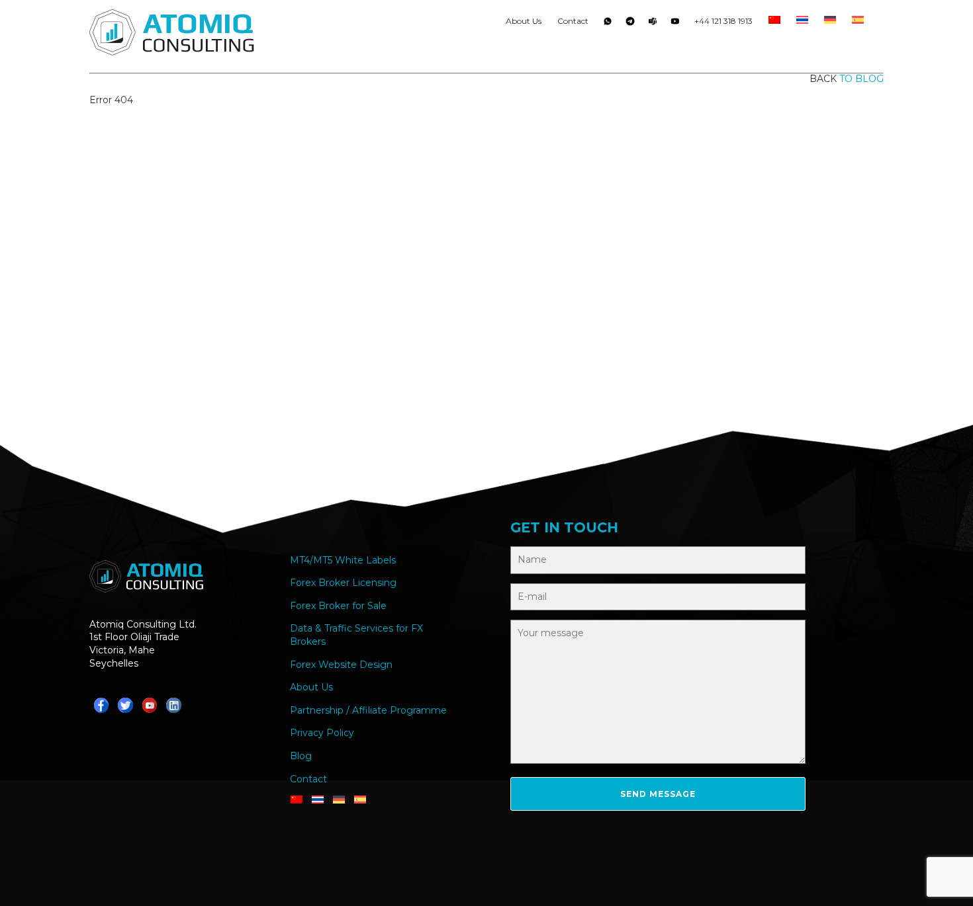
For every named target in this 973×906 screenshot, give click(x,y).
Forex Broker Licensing (343, 583)
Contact (572, 21)
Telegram (630, 23)
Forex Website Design (341, 665)
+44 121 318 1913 (723, 21)
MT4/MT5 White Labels (343, 560)
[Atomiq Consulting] (171, 34)
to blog (861, 79)
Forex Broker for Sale (338, 606)
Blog (301, 756)
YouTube (675, 23)
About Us (523, 21)
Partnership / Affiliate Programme (368, 710)
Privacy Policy (322, 733)
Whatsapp (607, 23)
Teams (652, 23)
